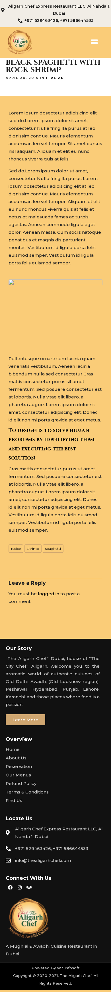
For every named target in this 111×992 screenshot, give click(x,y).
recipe (16, 548)
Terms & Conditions (27, 792)
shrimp (33, 548)
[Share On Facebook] (13, 980)
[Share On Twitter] (22, 980)
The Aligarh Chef (76, 975)
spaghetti (53, 548)
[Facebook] (10, 887)
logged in (48, 593)
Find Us (14, 800)
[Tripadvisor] (29, 887)
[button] (25, 719)
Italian (55, 78)
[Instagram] (19, 887)
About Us (16, 758)
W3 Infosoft (68, 968)
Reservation (19, 766)
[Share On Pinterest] (32, 980)
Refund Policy (21, 783)
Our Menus (18, 775)
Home (13, 749)
